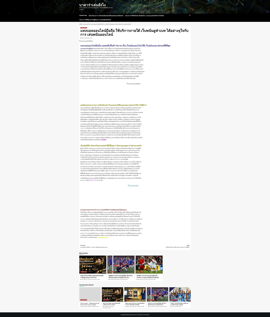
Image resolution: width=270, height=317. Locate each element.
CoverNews (139, 314)
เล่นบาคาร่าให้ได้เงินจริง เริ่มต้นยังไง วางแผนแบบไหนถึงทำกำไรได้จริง (144, 15)
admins (83, 38)
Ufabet (127, 299)
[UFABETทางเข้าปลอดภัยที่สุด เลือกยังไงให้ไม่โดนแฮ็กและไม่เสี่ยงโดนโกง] (121, 265)
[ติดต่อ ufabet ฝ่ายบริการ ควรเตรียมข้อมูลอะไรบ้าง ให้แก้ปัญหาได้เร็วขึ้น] (135, 294)
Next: (178, 246)
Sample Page (83, 15)
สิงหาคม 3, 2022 (89, 38)
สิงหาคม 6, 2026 (96, 306)
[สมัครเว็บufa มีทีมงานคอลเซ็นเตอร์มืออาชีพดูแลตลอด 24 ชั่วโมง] (92, 265)
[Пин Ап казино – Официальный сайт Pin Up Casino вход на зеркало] (90, 294)
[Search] (190, 15)
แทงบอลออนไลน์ (84, 27)
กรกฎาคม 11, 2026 (96, 279)
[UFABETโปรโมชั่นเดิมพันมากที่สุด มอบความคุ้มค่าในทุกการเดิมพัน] (180, 294)
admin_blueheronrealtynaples (86, 279)
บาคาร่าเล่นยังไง (92, 5)
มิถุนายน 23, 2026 (141, 306)
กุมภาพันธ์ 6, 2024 (178, 306)
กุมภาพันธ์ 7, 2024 (124, 279)
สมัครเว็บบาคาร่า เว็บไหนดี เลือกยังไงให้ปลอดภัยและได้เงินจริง (106, 15)
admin (172, 306)
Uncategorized (83, 299)
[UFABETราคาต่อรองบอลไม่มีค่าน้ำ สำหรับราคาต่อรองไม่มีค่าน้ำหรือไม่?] (149, 265)
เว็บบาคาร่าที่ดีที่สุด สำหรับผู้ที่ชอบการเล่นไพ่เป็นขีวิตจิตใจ (95, 20)
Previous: (94, 246)
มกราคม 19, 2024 (152, 279)
